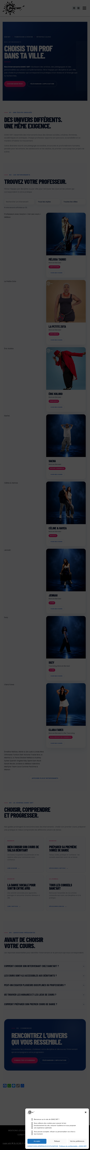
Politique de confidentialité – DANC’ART (73, 1146)
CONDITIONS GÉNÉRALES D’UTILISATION (42, 1146)
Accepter (37, 1141)
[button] (86, 1112)
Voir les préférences (77, 1141)
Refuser (57, 1141)
